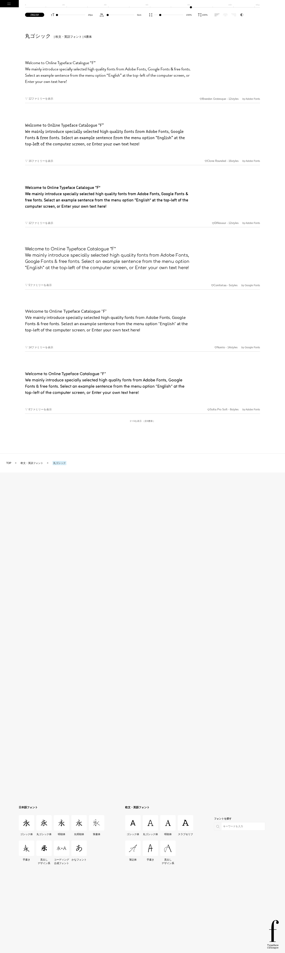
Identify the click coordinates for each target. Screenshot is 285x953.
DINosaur (226, 223)
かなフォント (79, 859)
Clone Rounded (223, 160)
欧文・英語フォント (137, 807)
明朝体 (61, 834)
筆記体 (133, 859)
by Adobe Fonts (251, 98)
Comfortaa (226, 285)
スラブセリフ (185, 834)
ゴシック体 (26, 834)
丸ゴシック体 (44, 834)
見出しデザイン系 (44, 861)
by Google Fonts (250, 285)
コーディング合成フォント (61, 861)
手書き (26, 859)
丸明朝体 (79, 834)
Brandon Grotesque (220, 98)
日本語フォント (28, 807)
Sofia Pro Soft (224, 409)
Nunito (227, 347)
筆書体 (96, 834)
